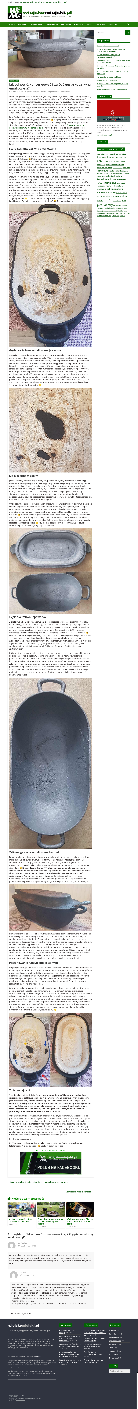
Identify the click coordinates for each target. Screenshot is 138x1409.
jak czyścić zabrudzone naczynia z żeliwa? (46, 92)
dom (100, 161)
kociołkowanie (104, 179)
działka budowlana (116, 171)
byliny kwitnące (119, 157)
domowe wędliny (117, 168)
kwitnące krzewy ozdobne (108, 186)
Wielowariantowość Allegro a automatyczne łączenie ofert (80, 1221)
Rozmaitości (79, 24)
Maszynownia (36, 24)
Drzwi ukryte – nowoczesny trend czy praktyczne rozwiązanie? (43, 2)
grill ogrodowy (107, 173)
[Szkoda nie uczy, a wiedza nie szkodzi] (113, 101)
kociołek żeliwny (115, 176)
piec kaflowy (105, 205)
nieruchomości (121, 193)
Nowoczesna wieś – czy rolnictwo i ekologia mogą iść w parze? (69, 1354)
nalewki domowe (106, 192)
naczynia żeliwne (65, 92)
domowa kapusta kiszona (106, 165)
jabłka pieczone (117, 173)
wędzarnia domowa (104, 216)
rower (121, 208)
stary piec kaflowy (110, 211)
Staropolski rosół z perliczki (80, 1191)
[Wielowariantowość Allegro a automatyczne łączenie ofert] (80, 1203)
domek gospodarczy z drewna (114, 161)
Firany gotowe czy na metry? (108, 46)
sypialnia (119, 210)
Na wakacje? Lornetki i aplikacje (109, 77)
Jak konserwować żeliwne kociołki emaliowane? (21, 1220)
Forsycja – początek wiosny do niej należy (93, 1354)
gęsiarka (29, 92)
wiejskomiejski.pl (20, 1400)
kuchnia (108, 182)
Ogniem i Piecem (51, 24)
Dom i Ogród (23, 24)
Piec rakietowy (89, 1360)
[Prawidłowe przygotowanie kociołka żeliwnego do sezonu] (51, 1203)
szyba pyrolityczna (109, 213)
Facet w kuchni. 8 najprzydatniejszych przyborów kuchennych (38, 1182)
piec (124, 200)
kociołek (105, 176)
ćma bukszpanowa (118, 216)
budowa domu (105, 157)
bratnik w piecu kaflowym (119, 154)
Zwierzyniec (113, 24)
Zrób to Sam (100, 24)
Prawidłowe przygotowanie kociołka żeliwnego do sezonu (50, 1221)
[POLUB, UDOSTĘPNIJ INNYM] (51, 1153)
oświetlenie (117, 201)
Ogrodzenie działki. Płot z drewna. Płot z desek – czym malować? (95, 1332)
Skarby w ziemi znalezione (107, 80)
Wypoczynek (66, 24)
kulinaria (116, 183)
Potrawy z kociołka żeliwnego (108, 208)
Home (11, 24)
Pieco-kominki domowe (120, 205)
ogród (108, 200)
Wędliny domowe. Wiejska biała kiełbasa (112, 89)
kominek (116, 179)
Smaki (89, 24)
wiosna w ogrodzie (123, 213)
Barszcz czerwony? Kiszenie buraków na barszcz (94, 1346)
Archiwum (112, 1330)
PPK (22, 92)
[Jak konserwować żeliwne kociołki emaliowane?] (22, 1203)
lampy (121, 186)
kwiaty (123, 183)
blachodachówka (103, 154)
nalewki (119, 188)
